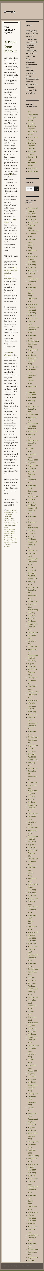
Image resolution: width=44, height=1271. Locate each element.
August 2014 (33, 655)
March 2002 (33, 1226)
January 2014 (33, 678)
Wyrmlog (9, 11)
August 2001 (33, 1258)
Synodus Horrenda (10, 542)
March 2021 (32, 432)
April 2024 (32, 316)
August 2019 (33, 466)
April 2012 (32, 757)
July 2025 (31, 259)
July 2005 (31, 1074)
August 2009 (33, 884)
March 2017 (32, 542)
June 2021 (32, 426)
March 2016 (32, 579)
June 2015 (32, 615)
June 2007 (32, 980)
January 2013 (33, 723)
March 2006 (33, 1037)
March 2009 (33, 898)
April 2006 (32, 1034)
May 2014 (32, 664)
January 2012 (33, 768)
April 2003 (32, 1176)
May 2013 (31, 709)
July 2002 (31, 1215)
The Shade (32, 168)
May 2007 (32, 983)
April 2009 (32, 895)
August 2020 (33, 460)
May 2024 (32, 313)
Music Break (33, 171)
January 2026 (33, 231)
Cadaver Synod (13, 523)
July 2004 (31, 1122)
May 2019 (32, 471)
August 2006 (33, 1023)
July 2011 (31, 794)
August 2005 (33, 1071)
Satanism (7, 538)
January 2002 (33, 1235)
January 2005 (33, 1093)
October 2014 (33, 647)
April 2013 (32, 712)
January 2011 (33, 813)
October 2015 (33, 601)
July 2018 (31, 499)
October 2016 (33, 559)
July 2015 (31, 613)
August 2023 (33, 350)
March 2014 (32, 669)
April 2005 (32, 1082)
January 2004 (33, 1142)
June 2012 (32, 751)
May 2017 (31, 536)
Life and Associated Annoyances (8, 516)
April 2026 (32, 219)
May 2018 (32, 502)
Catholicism (8, 525)
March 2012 (32, 760)
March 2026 (33, 222)
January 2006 (33, 1045)
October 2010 (33, 828)
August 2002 (33, 1212)
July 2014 (31, 658)
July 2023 (31, 352)
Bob (5, 523)
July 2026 (32, 211)
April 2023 (32, 355)
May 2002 (32, 1221)
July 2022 (31, 392)
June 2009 (32, 890)
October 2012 (33, 737)
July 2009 (32, 887)
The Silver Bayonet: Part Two (32, 146)
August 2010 (33, 836)
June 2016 (32, 570)
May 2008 (32, 941)
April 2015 (32, 621)
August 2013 (33, 700)
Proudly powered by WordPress (21, 1266)
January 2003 (33, 1187)
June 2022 (32, 395)
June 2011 (31, 796)
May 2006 (32, 1031)
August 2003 (33, 1164)
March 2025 (33, 270)
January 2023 (33, 367)
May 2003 (32, 1173)
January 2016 (33, 587)
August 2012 (33, 746)
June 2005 (32, 1077)
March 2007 (32, 989)
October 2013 (33, 692)
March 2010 (32, 850)
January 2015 (33, 632)
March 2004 (33, 1133)
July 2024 (31, 307)
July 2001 (31, 1260)
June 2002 (32, 1218)
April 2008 (32, 944)
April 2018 (32, 505)
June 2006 (32, 1028)
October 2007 (33, 969)
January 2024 (33, 327)
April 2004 (32, 1130)
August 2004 (33, 1119)
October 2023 (33, 341)
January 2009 (33, 907)
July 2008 (31, 935)
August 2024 (33, 304)
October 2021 (33, 415)
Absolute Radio (9, 521)
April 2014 (32, 666)
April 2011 (32, 802)
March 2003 (32, 1178)
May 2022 (32, 398)
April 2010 (32, 847)
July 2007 (31, 978)
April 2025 (32, 268)
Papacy (6, 533)
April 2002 (32, 1224)
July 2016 (31, 567)
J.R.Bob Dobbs (9, 531)
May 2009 (32, 893)
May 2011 (31, 799)
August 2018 (33, 497)
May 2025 (32, 265)
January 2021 (33, 440)
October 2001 (33, 1249)
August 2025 (33, 256)
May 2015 (32, 618)
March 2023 (32, 358)
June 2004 (32, 1125)
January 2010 (33, 859)
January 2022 (33, 406)
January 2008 (33, 955)
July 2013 (31, 703)
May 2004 (32, 1127)
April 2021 (32, 429)
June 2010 (32, 842)
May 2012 (32, 754)
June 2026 (32, 214)
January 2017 (33, 550)
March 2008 (33, 946)
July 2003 (31, 1167)
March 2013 (32, 714)
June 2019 (32, 468)
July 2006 (32, 1026)
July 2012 (31, 748)
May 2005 (32, 1079)
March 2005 (33, 1085)
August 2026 (33, 208)
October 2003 (33, 1156)
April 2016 (32, 576)
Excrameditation (10, 529)
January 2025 (33, 279)
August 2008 (33, 932)
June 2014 (32, 661)
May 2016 (32, 573)
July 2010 (31, 839)
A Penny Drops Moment (10, 46)
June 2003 (32, 1170)
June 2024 (32, 310)
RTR (10, 174)
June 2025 (32, 262)
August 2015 (33, 610)
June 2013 (32, 706)
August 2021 (33, 423)
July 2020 (31, 463)
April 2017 (32, 539)
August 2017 (33, 528)
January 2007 (33, 997)
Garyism (31, 123)
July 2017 (31, 531)
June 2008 (32, 938)
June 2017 (32, 533)
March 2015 (32, 624)
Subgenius (13, 540)
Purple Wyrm (11, 510)
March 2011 (32, 805)
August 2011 (32, 791)
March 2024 (33, 318)
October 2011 (33, 782)
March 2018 (32, 508)
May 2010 (32, 845)
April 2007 (32, 986)
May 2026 (32, 217)
